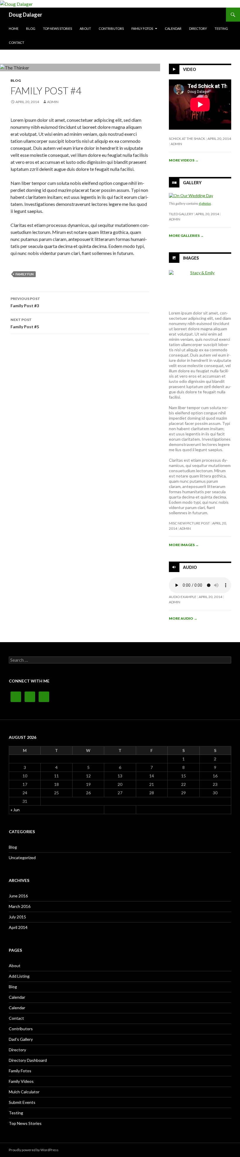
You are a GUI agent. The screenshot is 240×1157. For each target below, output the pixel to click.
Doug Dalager (25, 14)
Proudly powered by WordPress (34, 1150)
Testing (221, 28)
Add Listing (19, 976)
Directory (198, 28)
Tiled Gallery (181, 214)
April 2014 (18, 927)
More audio (183, 618)
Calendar (173, 28)
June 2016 (18, 895)
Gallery (192, 182)
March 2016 (19, 906)
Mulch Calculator (24, 1091)
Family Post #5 (25, 323)
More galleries (186, 235)
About (85, 28)
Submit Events (22, 1102)
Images (191, 258)
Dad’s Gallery (21, 1039)
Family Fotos (142, 28)
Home (13, 28)
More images (184, 545)
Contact (16, 42)
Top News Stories (57, 28)
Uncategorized (22, 857)
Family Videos (21, 1081)
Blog (30, 28)
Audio (190, 567)
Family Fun (25, 274)
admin (53, 102)
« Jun (15, 809)
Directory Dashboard (28, 1060)
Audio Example (182, 597)
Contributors (111, 28)
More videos (183, 160)
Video (189, 69)
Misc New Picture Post (189, 523)
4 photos (205, 203)
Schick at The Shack (187, 138)
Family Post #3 (25, 302)
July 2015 (17, 916)
